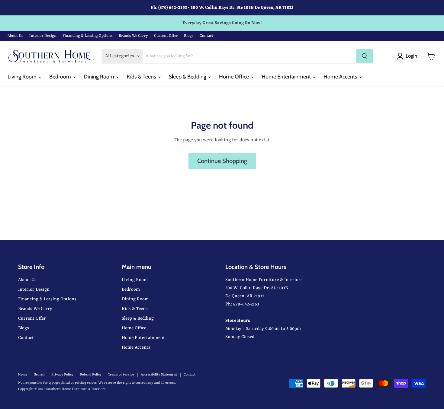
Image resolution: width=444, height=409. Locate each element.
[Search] (364, 56)
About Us (15, 36)
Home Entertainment (287, 76)
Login (411, 56)
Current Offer (166, 36)
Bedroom (60, 76)
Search (39, 375)
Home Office (234, 76)
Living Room (23, 76)
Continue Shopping (222, 161)
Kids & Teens (142, 76)
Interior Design (42, 36)
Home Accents (341, 76)
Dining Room (99, 76)
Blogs (189, 36)
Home (22, 375)
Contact (206, 36)
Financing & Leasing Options (88, 36)
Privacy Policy (62, 375)
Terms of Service (121, 375)
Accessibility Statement (159, 375)
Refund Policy (90, 375)
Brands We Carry (133, 36)
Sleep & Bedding (188, 76)
